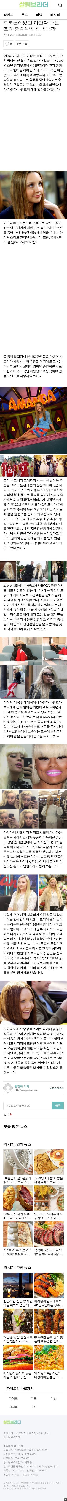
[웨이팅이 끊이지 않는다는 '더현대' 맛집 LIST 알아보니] (18, 1362)
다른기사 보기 (57, 1088)
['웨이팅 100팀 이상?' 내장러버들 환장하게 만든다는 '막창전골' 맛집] (49, 1362)
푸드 (24, 15)
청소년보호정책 (11, 1437)
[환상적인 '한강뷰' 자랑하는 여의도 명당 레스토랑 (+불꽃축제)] (18, 1290)
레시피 (55, 15)
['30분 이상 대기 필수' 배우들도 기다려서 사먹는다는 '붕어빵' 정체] (18, 1202)
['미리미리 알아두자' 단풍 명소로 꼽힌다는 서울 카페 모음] (49, 1202)
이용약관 (21, 1433)
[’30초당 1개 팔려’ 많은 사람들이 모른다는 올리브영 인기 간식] (49, 1166)
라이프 (8, 15)
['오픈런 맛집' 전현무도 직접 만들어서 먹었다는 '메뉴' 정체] (18, 1326)
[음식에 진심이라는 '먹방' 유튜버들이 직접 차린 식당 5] (49, 1238)
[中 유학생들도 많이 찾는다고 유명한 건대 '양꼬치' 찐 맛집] (49, 1326)
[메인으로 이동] (33, 7)
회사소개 (8, 1433)
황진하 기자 (9, 35)
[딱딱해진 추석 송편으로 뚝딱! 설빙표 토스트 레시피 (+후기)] (18, 1238)
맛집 (34, 1406)
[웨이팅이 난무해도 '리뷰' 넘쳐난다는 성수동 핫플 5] (49, 1290)
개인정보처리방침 (38, 1433)
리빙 (39, 15)
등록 (57, 1105)
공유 (24, 43)
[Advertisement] (33, 133)
